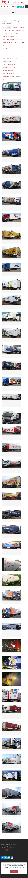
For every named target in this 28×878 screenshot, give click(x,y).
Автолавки (22, 27)
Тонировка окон (7, 55)
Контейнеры (6, 45)
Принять (14, 871)
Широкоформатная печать (10, 58)
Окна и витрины (7, 61)
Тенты (4, 30)
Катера (5, 52)
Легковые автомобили (8, 36)
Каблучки (16, 33)
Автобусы (11, 30)
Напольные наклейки (8, 76)
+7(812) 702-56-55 (10, 847)
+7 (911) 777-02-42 (5, 852)
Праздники (18, 76)
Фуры (8, 27)
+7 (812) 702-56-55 (8, 6)
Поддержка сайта (20, 876)
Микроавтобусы (20, 30)
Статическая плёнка (14, 52)
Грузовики (14, 27)
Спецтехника (19, 39)
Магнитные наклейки (8, 39)
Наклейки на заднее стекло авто (11, 49)
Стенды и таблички (8, 70)
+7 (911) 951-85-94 (5, 850)
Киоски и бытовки (7, 42)
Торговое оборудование (9, 64)
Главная (11, 10)
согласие (20, 867)
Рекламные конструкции (9, 67)
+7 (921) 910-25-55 (5, 849)
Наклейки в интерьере (8, 73)
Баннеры (5, 79)
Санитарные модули (19, 42)
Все (4, 27)
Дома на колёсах (7, 33)
